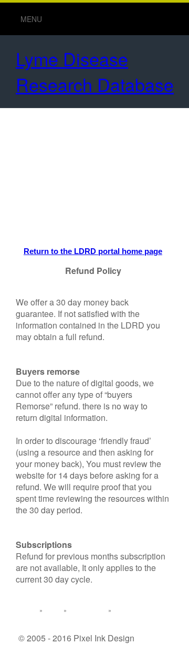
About (53, 610)
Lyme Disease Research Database (95, 71)
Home (28, 610)
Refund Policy (87, 610)
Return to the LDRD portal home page (93, 251)
